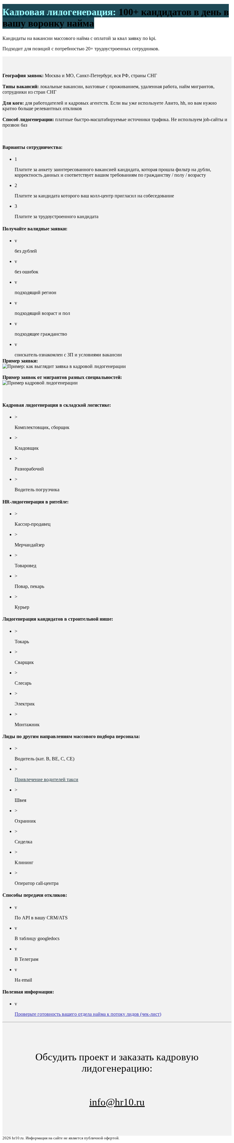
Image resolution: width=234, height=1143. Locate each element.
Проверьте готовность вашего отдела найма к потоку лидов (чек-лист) (88, 1014)
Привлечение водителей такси (46, 779)
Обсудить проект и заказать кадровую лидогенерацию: (117, 1079)
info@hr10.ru (117, 1102)
